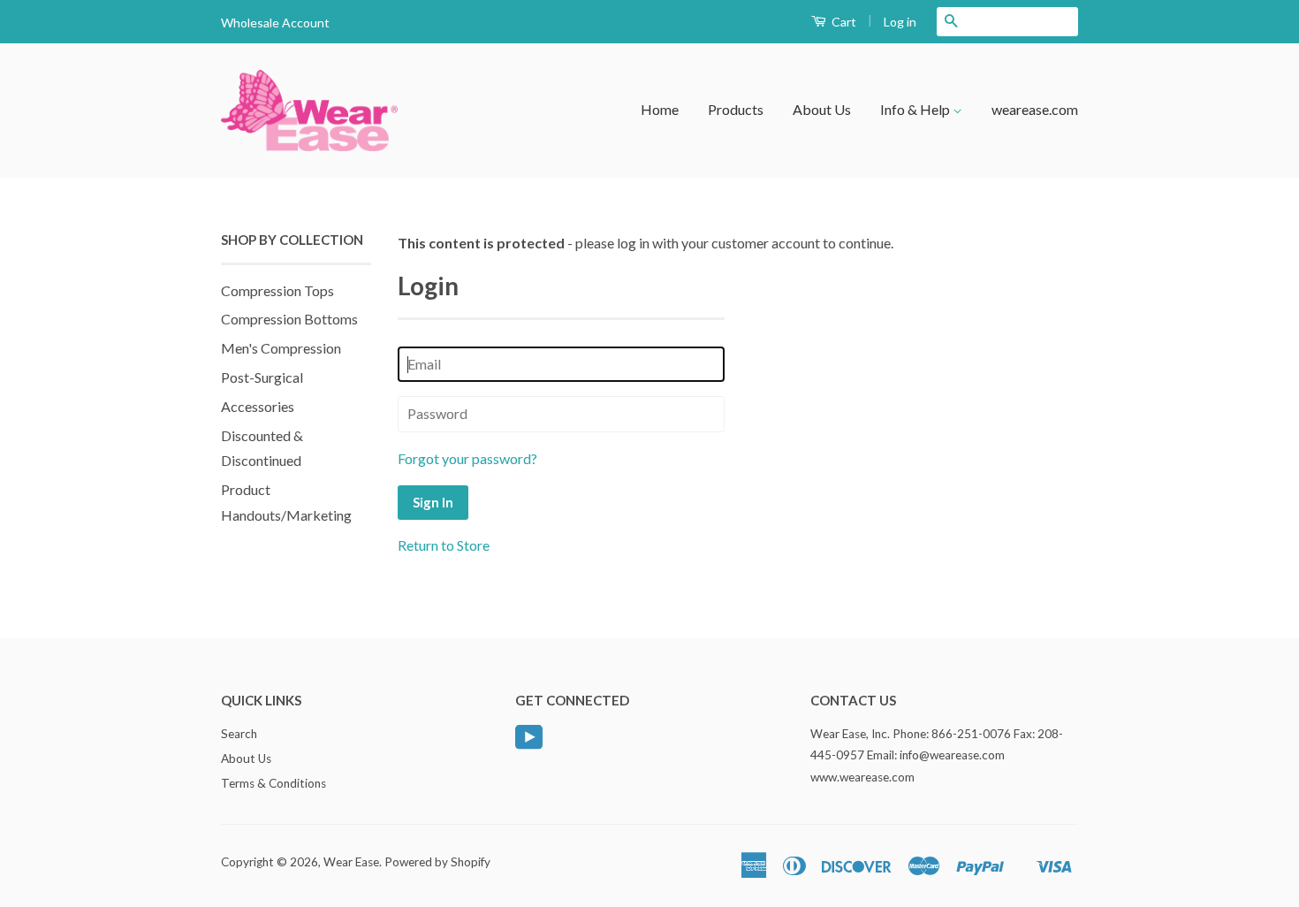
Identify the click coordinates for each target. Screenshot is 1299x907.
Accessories (257, 406)
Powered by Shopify (437, 862)
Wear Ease (351, 862)
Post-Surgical (262, 377)
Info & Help (916, 109)
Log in (900, 21)
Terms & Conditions (273, 783)
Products (735, 109)
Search (239, 734)
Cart (842, 21)
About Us (822, 109)
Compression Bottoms (289, 318)
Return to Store (444, 545)
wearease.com (1034, 109)
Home (660, 109)
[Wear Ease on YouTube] (529, 743)
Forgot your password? (467, 458)
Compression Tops (277, 290)
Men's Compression (281, 347)
